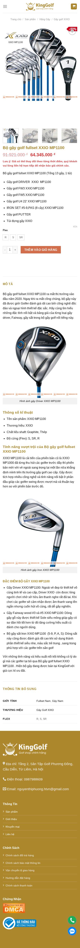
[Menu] (5, 6)
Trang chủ (15, 19)
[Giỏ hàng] (74, 7)
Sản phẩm (30, 19)
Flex (5, 230)
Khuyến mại (13, 826)
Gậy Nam (57, 700)
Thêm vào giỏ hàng (40, 249)
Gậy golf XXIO (62, 19)
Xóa (75, 226)
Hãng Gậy (44, 19)
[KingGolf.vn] (40, 6)
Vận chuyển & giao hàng (20, 870)
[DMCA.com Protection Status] (14, 907)
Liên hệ (10, 834)
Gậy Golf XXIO (45, 709)
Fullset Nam (43, 700)
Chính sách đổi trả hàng (20, 855)
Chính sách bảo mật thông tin (23, 862)
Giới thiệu (11, 819)
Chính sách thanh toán (19, 885)
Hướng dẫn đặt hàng (18, 877)
